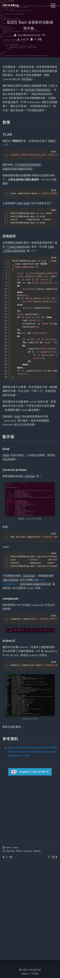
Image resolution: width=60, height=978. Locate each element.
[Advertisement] (30, 807)
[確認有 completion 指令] (30, 499)
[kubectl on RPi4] (30, 695)
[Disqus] (30, 908)
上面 (26, 455)
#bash (37, 851)
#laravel (10, 851)
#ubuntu (27, 851)
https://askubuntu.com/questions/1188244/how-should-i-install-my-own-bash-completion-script (32, 751)
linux (15, 847)
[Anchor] (12, 122)
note (7, 847)
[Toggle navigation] (53, 5)
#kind (19, 851)
